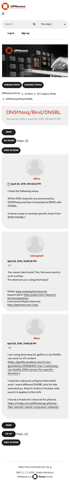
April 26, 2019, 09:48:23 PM (26, 184)
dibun (36, 178)
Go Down (9, 141)
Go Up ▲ (47, 467)
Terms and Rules (32, 467)
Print (9, 132)
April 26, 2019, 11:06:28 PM (21, 343)
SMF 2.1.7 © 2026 (25, 472)
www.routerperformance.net (31, 291)
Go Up (8, 434)
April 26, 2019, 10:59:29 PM (22, 261)
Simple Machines (44, 472)
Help (20, 467)
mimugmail (36, 256)
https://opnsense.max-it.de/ (22, 305)
